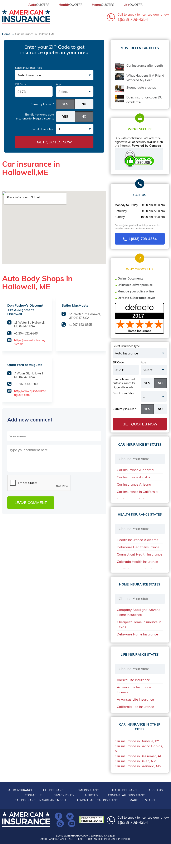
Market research (143, 800)
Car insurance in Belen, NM (135, 761)
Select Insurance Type (28, 67)
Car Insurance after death (144, 65)
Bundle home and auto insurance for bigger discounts (35, 116)
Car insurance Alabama (135, 470)
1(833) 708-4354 (143, 238)
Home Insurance (87, 790)
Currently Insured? (42, 104)
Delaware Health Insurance (138, 547)
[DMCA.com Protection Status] (92, 820)
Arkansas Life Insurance (135, 699)
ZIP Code (20, 84)
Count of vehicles (42, 129)
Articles (91, 795)
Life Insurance (54, 790)
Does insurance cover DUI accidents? (144, 99)
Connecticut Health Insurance (139, 554)
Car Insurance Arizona (134, 484)
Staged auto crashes (141, 87)
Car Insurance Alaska (133, 477)
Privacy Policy (63, 795)
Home (6, 34)
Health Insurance (124, 790)
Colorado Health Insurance (137, 561)
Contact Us (33, 795)
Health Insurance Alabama (137, 540)
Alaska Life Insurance (133, 680)
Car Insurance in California (137, 492)
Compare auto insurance (127, 795)
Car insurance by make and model (41, 800)
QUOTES (38, 4)
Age (58, 84)
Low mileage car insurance (98, 800)
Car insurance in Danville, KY (137, 741)
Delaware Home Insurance (137, 634)
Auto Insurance (20, 790)
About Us (155, 790)
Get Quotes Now (54, 142)
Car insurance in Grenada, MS (138, 766)
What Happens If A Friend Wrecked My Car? (145, 77)
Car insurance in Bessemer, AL (138, 756)
